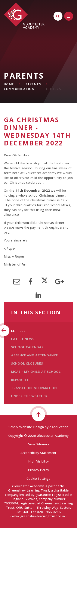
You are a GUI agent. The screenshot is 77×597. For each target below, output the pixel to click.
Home (9, 84)
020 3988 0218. (49, 512)
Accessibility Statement (38, 452)
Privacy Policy (38, 470)
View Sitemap (38, 444)
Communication (19, 89)
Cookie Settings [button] (38, 478)
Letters (53, 89)
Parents (33, 84)
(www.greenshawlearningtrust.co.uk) (38, 516)
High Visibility (38, 461)
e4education (58, 427)
